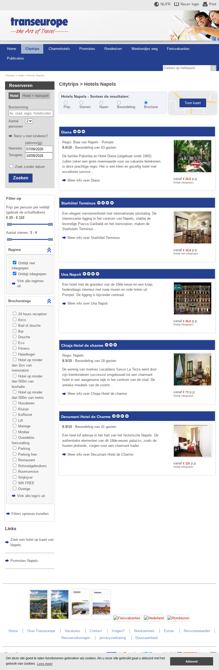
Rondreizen (113, 49)
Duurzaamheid (146, 638)
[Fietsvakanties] (127, 618)
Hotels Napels (35, 75)
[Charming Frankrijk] (38, 618)
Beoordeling (126, 107)
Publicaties (15, 58)
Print (212, 4)
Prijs (67, 107)
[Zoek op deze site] (213, 68)
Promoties (87, 49)
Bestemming (18, 107)
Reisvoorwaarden (197, 631)
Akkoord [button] (192, 661)
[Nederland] (153, 618)
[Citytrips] (101, 618)
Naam (103, 107)
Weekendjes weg (144, 49)
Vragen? (118, 631)
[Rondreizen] (178, 618)
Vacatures (72, 631)
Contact (96, 631)
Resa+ (190, 4)
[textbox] (31, 113)
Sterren (85, 107)
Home (11, 49)
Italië (21, 75)
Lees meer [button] (45, 664)
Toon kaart (193, 103)
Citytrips (32, 49)
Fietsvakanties (178, 49)
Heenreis (15, 148)
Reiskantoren (144, 631)
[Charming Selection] (80, 618)
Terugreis (16, 155)
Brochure (151, 107)
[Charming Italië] (59, 618)
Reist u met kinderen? (31, 136)
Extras (169, 631)
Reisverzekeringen (75, 638)
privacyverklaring (113, 638)
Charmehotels (59, 49)
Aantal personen (16, 123)
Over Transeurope (41, 631)
